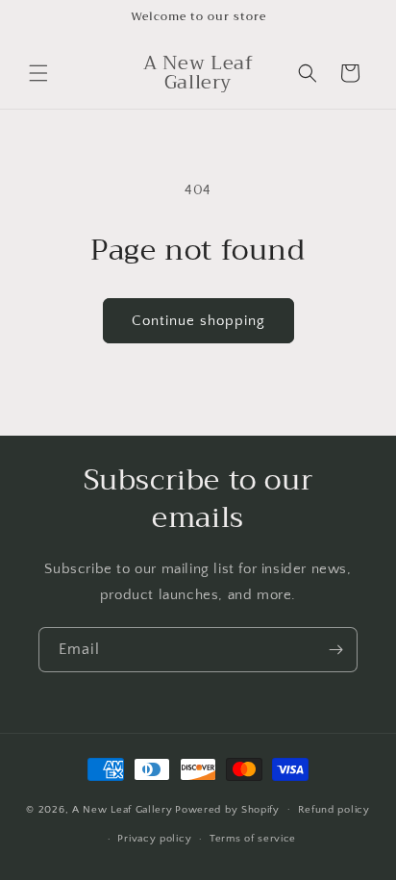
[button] (38, 73)
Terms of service (253, 838)
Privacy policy (154, 838)
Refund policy (334, 810)
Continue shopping (198, 321)
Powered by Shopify (227, 809)
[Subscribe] (335, 649)
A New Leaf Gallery (122, 809)
